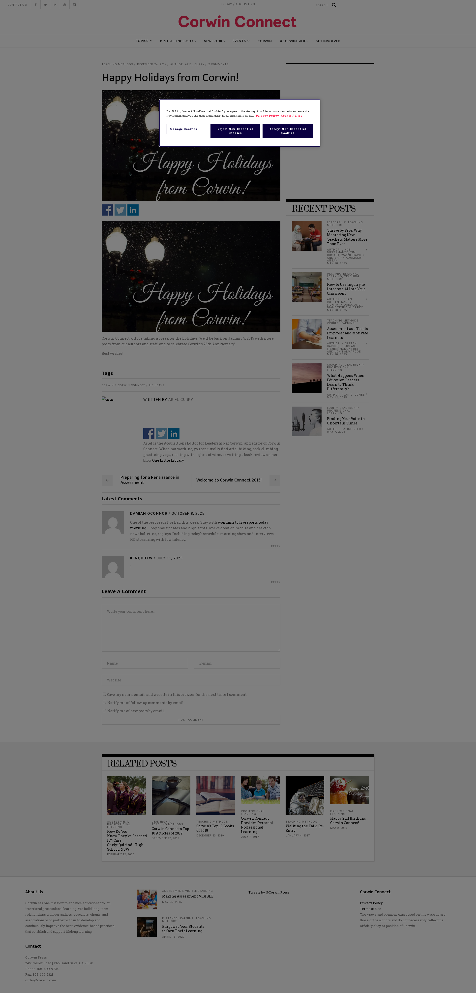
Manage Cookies (183, 129)
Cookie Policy (291, 115)
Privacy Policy (268, 115)
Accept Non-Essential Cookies (287, 131)
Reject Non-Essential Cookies (235, 131)
